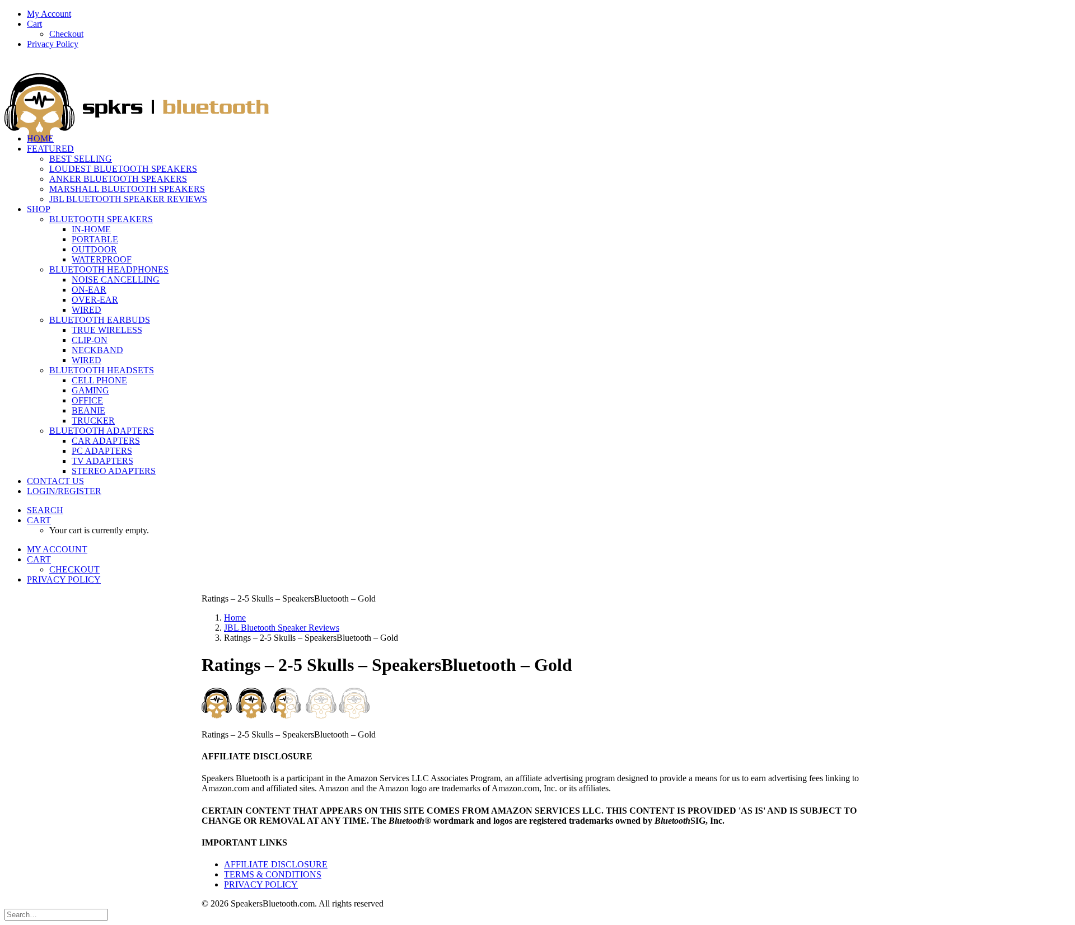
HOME (40, 138)
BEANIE (88, 410)
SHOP (38, 209)
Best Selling (80, 158)
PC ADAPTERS (102, 451)
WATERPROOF (102, 259)
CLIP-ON (90, 340)
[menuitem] (549, 14)
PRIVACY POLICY (261, 884)
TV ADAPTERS (102, 461)
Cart (34, 24)
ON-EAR (89, 289)
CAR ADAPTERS (106, 440)
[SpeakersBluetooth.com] (537, 91)
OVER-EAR (95, 299)
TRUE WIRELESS (107, 330)
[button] (45, 510)
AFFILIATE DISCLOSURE (276, 864)
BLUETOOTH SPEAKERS (101, 219)
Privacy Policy (52, 44)
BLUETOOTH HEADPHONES (109, 269)
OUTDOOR (94, 249)
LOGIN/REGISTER (64, 491)
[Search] (56, 914)
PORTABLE (95, 239)
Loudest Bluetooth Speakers (123, 168)
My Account (49, 13)
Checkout (66, 34)
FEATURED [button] (50, 148)
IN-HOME (91, 229)
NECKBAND (97, 350)
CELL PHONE (99, 380)
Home (235, 617)
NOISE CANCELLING (116, 279)
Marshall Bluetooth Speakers (127, 189)
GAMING (90, 390)
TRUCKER (93, 420)
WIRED (86, 309)
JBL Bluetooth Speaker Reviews (128, 199)
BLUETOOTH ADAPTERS (101, 430)
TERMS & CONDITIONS (272, 874)
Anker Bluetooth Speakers (118, 179)
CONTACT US (55, 481)
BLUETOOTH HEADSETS (101, 370)
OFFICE (87, 400)
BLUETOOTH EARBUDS (99, 320)
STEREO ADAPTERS (114, 471)
